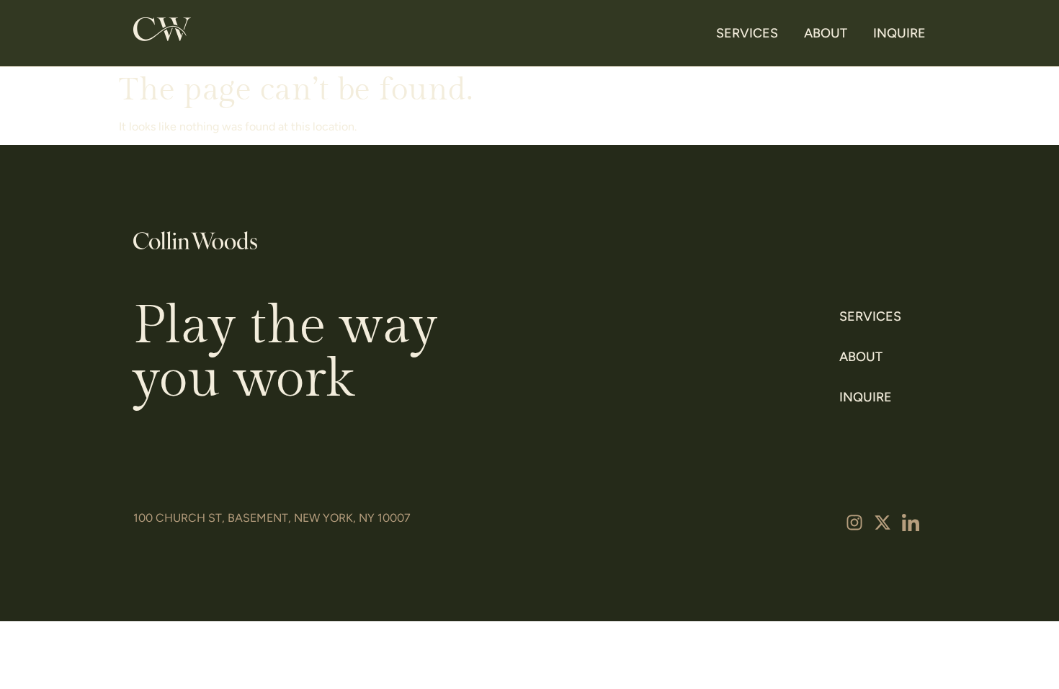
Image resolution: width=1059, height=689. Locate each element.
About (825, 33)
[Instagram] (854, 522)
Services (747, 33)
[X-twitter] (882, 522)
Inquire (899, 33)
